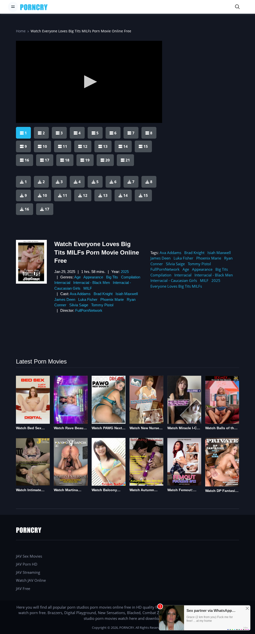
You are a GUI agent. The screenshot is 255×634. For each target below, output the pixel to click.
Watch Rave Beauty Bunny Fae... (70, 428)
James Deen (64, 299)
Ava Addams (80, 294)
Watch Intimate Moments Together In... (32, 490)
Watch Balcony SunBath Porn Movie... (104, 490)
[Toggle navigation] (13, 7)
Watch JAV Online (31, 580)
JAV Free (23, 588)
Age (77, 277)
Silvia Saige (78, 305)
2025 (125, 271)
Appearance (93, 277)
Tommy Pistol (102, 305)
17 (47, 209)
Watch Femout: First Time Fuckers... (180, 490)
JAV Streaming (28, 572)
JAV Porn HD (26, 564)
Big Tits (112, 277)
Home (21, 31)
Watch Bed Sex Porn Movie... (28, 428)
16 (27, 209)
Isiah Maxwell (127, 294)
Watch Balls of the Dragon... (220, 428)
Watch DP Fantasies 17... (222, 491)
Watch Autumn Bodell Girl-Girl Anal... (142, 490)
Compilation (130, 277)
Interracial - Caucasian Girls (173, 280)
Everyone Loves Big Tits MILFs (176, 286)
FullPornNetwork (88, 310)
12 (85, 195)
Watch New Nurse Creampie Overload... (144, 428)
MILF (87, 288)
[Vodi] (34, 7)
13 (105, 195)
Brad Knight (103, 294)
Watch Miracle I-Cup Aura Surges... (184, 428)
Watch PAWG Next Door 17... (107, 428)
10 (45, 195)
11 (65, 195)
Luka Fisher (87, 299)
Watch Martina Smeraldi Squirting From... (69, 490)
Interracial (62, 282)
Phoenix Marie (112, 299)
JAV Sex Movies (29, 556)
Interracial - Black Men (91, 282)
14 (125, 195)
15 (145, 195)
